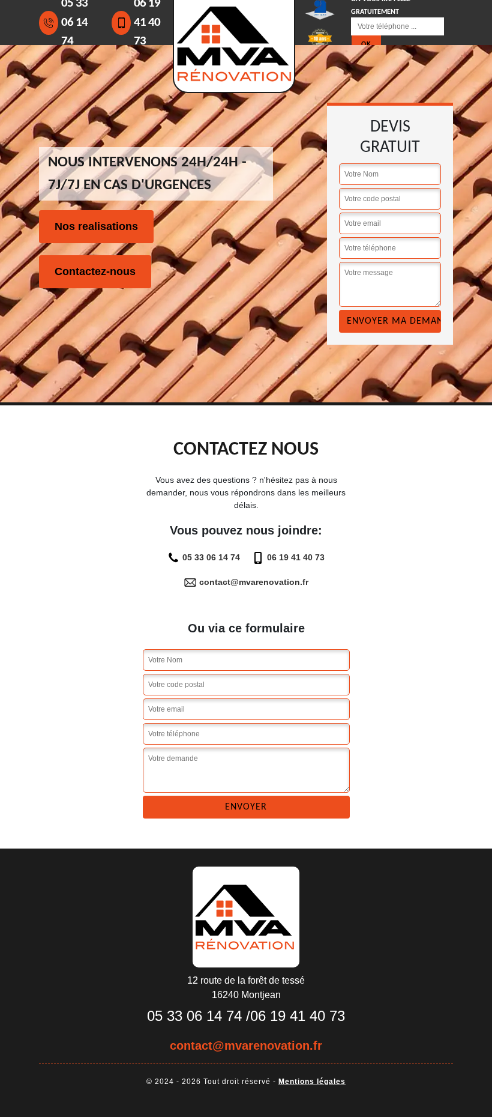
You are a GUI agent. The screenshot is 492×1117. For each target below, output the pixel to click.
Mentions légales (312, 1081)
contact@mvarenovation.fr (253, 582)
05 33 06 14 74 (211, 557)
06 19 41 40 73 (296, 557)
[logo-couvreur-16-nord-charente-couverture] (246, 916)
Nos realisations (96, 226)
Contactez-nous (95, 271)
